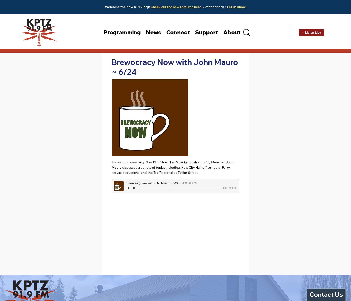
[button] (246, 32)
